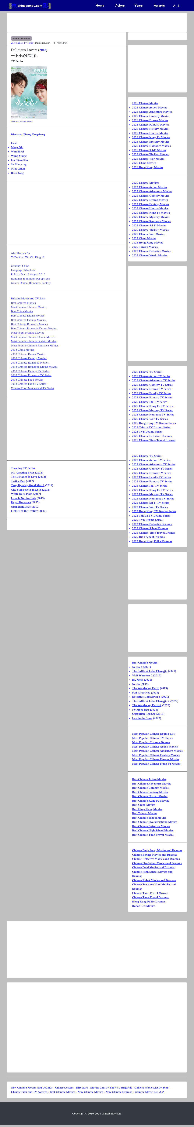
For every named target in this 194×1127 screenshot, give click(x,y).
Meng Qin (17, 147)
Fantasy (46, 282)
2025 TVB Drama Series (147, 519)
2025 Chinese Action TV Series (151, 460)
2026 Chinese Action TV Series (151, 376)
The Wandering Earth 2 (146, 705)
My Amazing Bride (22, 472)
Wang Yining (19, 155)
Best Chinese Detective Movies (151, 826)
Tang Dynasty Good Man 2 (27, 485)
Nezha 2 (137, 666)
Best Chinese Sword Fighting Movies (154, 821)
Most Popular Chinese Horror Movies (155, 759)
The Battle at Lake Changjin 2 (151, 701)
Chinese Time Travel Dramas (150, 897)
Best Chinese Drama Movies (27, 315)
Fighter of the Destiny (24, 510)
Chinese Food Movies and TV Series (32, 388)
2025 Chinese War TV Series (150, 507)
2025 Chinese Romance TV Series (153, 498)
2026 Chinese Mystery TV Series (152, 410)
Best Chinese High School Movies (152, 830)
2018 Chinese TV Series (22, 43)
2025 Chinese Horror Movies (150, 208)
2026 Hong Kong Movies (147, 167)
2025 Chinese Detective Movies (151, 251)
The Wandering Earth (145, 688)
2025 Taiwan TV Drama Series (151, 515)
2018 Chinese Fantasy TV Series (30, 371)
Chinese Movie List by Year (151, 1087)
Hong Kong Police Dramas (148, 901)
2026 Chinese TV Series (146, 371)
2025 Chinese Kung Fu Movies (151, 212)
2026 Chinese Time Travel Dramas (153, 440)
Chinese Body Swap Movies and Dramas (157, 850)
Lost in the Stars (142, 718)
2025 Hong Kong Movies (147, 242)
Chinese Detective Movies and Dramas (156, 858)
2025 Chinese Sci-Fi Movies (149, 225)
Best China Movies (22, 311)
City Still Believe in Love (26, 489)
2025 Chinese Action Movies (149, 187)
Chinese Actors (64, 1087)
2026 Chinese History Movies (150, 128)
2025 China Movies (144, 238)
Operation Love (21, 506)
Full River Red (141, 692)
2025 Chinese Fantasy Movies (150, 204)
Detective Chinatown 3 (146, 696)
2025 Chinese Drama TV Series (151, 472)
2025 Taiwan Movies (145, 246)
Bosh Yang (17, 172)
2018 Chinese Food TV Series (28, 383)
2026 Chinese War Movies (148, 158)
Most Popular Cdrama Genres (151, 742)
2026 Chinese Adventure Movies (152, 111)
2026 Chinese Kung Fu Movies (151, 137)
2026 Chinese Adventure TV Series (153, 380)
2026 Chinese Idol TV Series (149, 401)
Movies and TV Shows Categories (111, 1087)
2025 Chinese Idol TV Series (149, 485)
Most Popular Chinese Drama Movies (33, 336)
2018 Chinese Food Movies (27, 379)
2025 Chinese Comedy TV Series (152, 468)
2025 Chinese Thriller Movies (150, 229)
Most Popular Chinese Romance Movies (34, 345)
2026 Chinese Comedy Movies (150, 116)
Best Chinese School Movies (149, 817)
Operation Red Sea (144, 713)
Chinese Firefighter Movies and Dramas (157, 863)
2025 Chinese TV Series (146, 455)
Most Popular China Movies (27, 332)
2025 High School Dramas (148, 536)
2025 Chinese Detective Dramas (152, 524)
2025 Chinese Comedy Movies (150, 195)
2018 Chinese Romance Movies (30, 362)
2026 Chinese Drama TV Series (151, 388)
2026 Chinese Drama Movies (150, 120)
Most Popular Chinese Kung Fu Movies (156, 763)
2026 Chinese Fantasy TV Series (152, 397)
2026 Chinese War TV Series (150, 418)
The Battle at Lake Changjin (149, 671)
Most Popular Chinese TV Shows (152, 738)
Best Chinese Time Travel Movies (153, 834)
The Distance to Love (24, 476)
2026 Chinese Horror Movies (150, 133)
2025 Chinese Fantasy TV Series (152, 481)
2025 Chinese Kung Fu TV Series (152, 490)
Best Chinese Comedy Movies (150, 787)
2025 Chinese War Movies (148, 234)
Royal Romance (21, 502)
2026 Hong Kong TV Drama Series (154, 423)
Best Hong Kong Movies (147, 809)
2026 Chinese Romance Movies (151, 145)
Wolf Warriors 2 (142, 675)
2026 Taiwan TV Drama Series (151, 427)
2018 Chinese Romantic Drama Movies (34, 366)
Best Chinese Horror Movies (150, 796)
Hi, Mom (137, 679)
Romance (34, 282)
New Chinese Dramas (119, 1091)
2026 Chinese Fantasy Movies (150, 124)
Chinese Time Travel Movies (150, 893)
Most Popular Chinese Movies (28, 307)
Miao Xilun (18, 168)
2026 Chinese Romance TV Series (153, 414)
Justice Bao (18, 481)
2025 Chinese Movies (145, 182)
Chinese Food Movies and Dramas (153, 867)
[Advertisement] (97, 22)
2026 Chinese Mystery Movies (150, 141)
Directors (82, 1087)
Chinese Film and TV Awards (29, 1091)
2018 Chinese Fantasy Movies (29, 358)
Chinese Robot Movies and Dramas (154, 880)
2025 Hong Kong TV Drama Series (154, 511)
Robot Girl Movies (143, 905)
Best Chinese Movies (23, 302)
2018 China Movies (22, 349)
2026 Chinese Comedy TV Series (152, 384)
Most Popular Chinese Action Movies (155, 746)
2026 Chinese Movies (145, 103)
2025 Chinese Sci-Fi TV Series (150, 502)
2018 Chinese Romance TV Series (31, 375)
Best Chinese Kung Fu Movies (150, 800)
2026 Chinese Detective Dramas (152, 435)
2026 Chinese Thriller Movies (150, 154)
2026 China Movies (144, 162)
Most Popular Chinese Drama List (153, 733)
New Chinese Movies (90, 1091)
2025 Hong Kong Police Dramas (152, 541)
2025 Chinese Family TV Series (151, 477)
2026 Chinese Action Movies (149, 107)
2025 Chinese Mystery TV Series (152, 494)
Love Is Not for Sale (23, 498)
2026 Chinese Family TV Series (151, 393)
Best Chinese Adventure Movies (151, 783)
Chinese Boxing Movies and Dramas (154, 854)
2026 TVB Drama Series (147, 431)
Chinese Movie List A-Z (149, 1091)
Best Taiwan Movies (144, 813)
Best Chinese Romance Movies (29, 324)
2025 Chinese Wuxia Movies (149, 255)
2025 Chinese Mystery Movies (150, 216)
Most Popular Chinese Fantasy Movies (33, 341)
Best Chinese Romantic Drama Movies (34, 328)
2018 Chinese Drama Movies (28, 354)
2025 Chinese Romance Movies (151, 221)
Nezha (136, 684)
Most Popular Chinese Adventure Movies (157, 750)
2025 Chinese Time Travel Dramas (153, 532)
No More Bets (140, 709)
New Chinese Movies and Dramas (32, 1087)
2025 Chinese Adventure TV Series (153, 464)
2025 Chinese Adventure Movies (152, 191)
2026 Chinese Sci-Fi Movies (149, 150)
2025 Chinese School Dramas (150, 528)
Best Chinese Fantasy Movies (28, 319)
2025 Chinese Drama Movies (150, 199)
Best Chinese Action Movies (149, 779)
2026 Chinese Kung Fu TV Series (152, 406)
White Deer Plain (21, 493)
